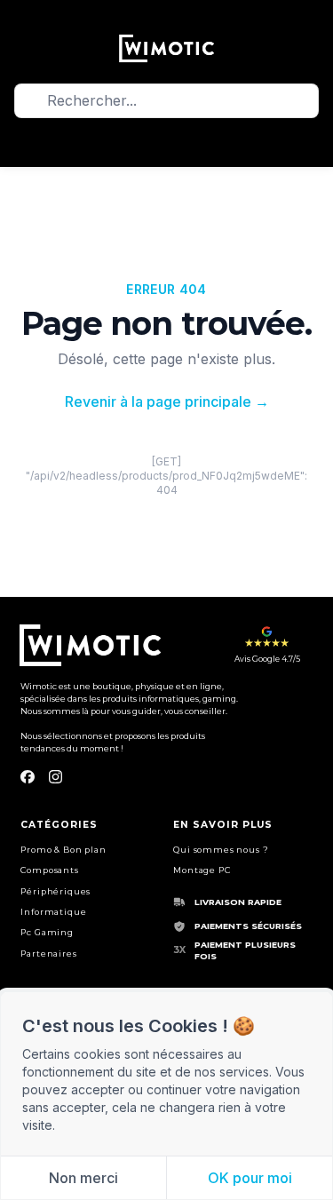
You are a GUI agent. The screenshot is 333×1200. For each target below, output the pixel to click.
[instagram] (55, 777)
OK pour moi (250, 1178)
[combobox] (167, 100)
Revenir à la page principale (167, 401)
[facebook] (27, 777)
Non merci (83, 1178)
